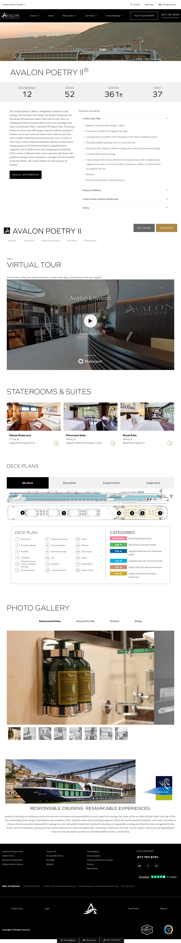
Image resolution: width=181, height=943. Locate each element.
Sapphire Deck (111, 482)
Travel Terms (133, 908)
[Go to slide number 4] (60, 733)
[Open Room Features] (56, 443)
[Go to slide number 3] (45, 733)
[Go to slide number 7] (106, 733)
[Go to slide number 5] (75, 733)
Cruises (33, 16)
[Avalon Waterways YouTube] (139, 866)
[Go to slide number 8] (121, 733)
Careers (90, 864)
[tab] (28, 483)
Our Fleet (90, 16)
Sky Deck (27, 482)
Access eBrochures (54, 856)
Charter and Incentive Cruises (100, 860)
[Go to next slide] (164, 678)
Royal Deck (69, 482)
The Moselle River (31, 886)
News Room (92, 868)
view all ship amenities (25, 174)
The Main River (128, 886)
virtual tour (29, 240)
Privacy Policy (17, 908)
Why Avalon (68, 16)
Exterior (114, 621)
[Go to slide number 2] (29, 733)
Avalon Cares (8, 856)
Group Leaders (93, 856)
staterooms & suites (51, 240)
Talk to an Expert (144, 15)
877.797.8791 (171, 14)
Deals (51, 16)
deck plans (72, 240)
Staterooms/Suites (50, 621)
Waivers (49, 864)
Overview (12, 240)
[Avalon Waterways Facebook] (148, 866)
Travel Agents (93, 851)
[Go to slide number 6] (90, 733)
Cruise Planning (113, 16)
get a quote (144, 228)
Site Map (50, 860)
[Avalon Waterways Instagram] (157, 866)
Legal (46, 908)
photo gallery (91, 240)
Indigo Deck (153, 482)
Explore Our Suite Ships (12, 851)
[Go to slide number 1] (14, 733)
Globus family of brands (13, 5)
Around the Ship (85, 621)
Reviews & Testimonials (12, 860)
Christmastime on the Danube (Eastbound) (98, 886)
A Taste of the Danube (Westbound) (59, 886)
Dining (138, 621)
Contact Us (51, 851)
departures (166, 228)
